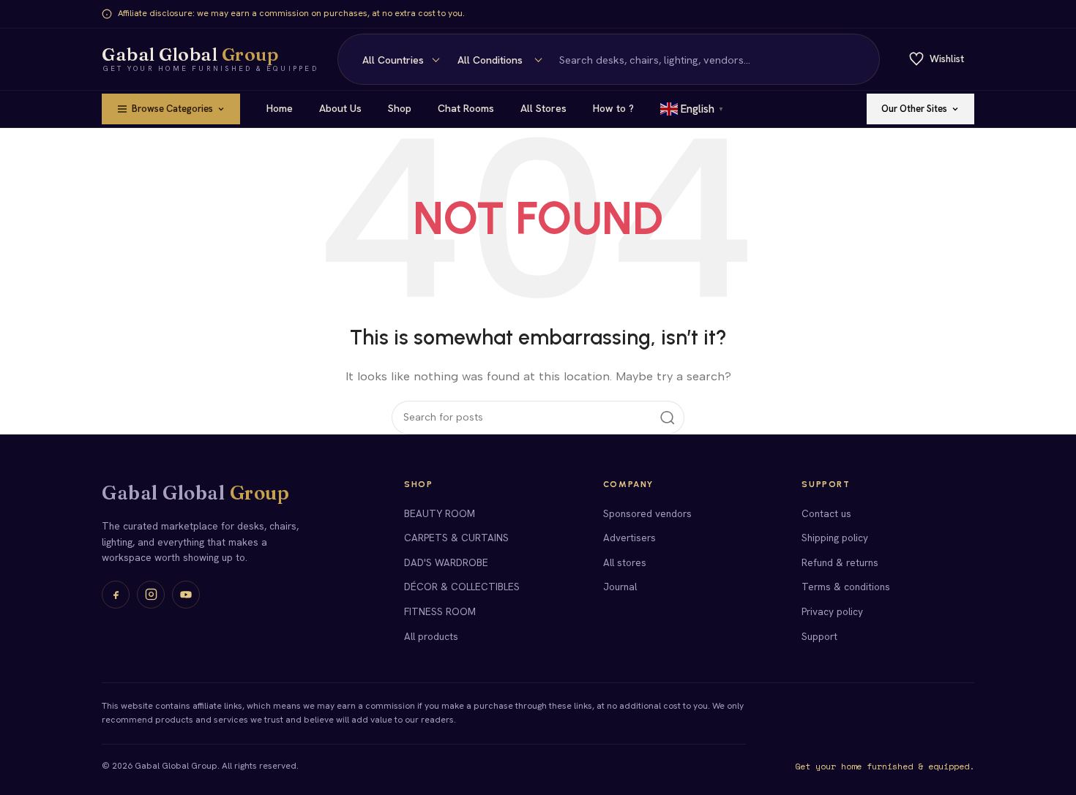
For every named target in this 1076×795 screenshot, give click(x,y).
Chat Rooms (466, 108)
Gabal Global (195, 493)
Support (819, 636)
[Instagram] (151, 595)
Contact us (826, 513)
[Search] (860, 59)
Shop (399, 108)
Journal (620, 586)
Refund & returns (840, 562)
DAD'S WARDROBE (446, 562)
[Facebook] (116, 595)
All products (431, 636)
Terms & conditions (846, 586)
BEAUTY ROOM (439, 513)
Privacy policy (832, 611)
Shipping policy (835, 537)
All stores (624, 562)
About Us (340, 108)
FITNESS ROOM (440, 611)
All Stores (543, 108)
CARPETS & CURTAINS (456, 537)
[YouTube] (186, 595)
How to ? (613, 108)
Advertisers (629, 537)
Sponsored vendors (647, 513)
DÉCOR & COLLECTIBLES (462, 586)
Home (279, 108)
